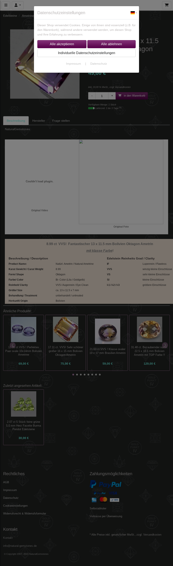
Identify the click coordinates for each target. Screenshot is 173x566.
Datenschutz (98, 63)
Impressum (73, 63)
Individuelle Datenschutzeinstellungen (86, 53)
